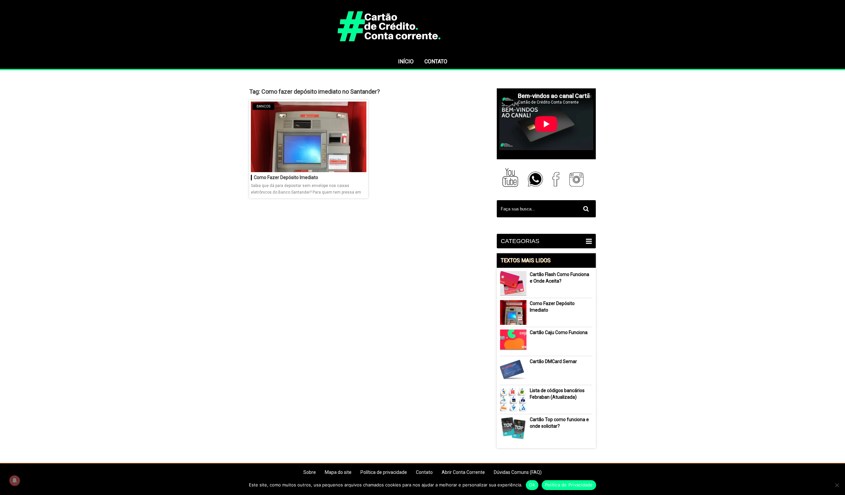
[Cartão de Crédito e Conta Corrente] (422, 51)
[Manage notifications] (14, 480)
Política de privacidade (383, 472)
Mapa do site (338, 472)
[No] (836, 485)
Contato (435, 61)
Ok (532, 484)
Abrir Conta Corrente (463, 472)
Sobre (309, 472)
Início (406, 61)
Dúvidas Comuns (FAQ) (518, 472)
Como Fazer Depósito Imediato (286, 177)
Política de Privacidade (569, 484)
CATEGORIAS (520, 241)
